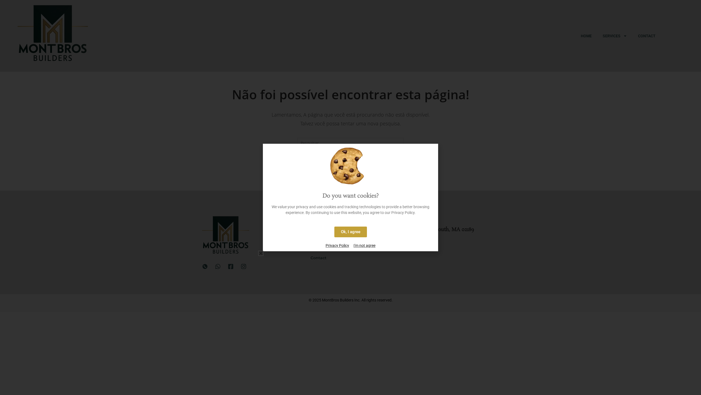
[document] (350, 197)
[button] (261, 253)
